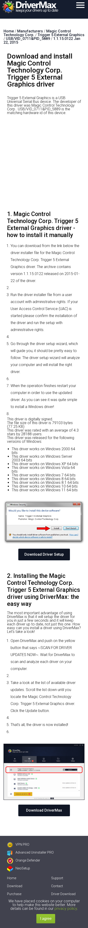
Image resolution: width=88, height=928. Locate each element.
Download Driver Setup (44, 554)
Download (14, 886)
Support (57, 878)
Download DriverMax (44, 810)
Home (11, 878)
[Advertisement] (44, 164)
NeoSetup (22, 868)
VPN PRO (22, 844)
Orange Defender (27, 860)
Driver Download (63, 894)
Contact (57, 886)
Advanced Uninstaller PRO (34, 852)
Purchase (14, 894)
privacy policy (65, 908)
